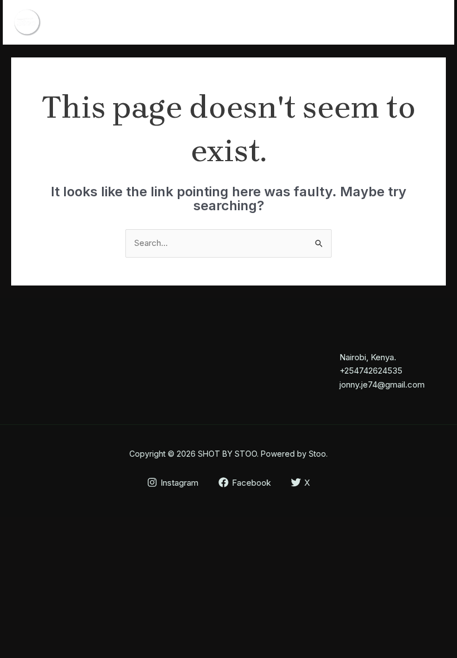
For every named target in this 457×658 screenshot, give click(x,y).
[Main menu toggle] (432, 23)
